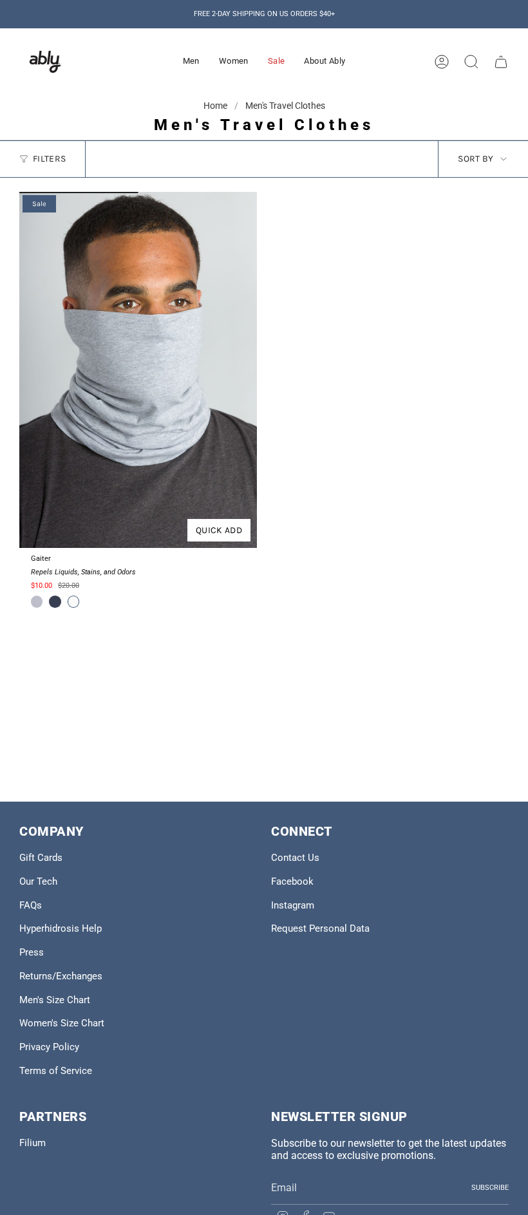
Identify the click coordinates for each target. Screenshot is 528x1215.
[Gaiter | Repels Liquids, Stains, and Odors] (138, 370)
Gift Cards (40, 857)
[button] (191, 62)
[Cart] (501, 62)
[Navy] (55, 601)
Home (216, 105)
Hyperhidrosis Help (60, 928)
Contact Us (295, 857)
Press (31, 952)
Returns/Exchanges (60, 976)
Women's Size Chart (61, 1023)
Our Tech (38, 881)
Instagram (292, 905)
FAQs (30, 905)
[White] (73, 601)
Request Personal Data (320, 928)
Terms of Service (55, 1071)
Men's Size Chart (54, 1000)
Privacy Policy (49, 1047)
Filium (32, 1143)
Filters (49, 158)
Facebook (292, 881)
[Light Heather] (36, 601)
